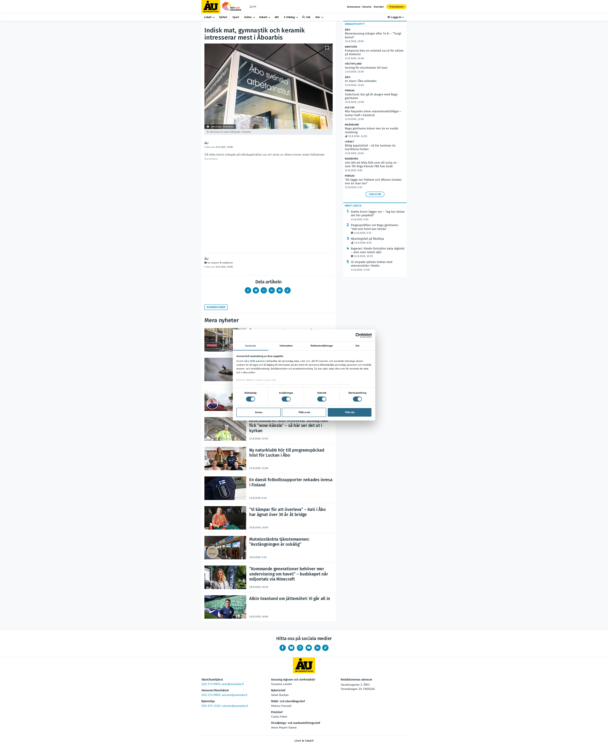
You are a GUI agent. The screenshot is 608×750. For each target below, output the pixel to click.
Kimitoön (351, 46)
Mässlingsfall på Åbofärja (367, 240)
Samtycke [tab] (250, 345)
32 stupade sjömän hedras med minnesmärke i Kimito (371, 265)
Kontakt (379, 7)
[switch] (286, 399)
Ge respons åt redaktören (220, 262)
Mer (318, 17)
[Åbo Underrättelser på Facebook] (282, 648)
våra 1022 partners (255, 361)
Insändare (352, 124)
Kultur (248, 17)
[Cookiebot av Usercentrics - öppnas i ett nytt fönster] (358, 335)
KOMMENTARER (216, 307)
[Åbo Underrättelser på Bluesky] (291, 648)
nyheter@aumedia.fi (235, 706)
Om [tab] (357, 345)
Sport (235, 17)
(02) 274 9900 (210, 684)
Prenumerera (396, 6)
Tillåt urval (304, 412)
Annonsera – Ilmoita (359, 7)
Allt (277, 17)
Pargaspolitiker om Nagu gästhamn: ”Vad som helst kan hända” (375, 228)
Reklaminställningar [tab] (322, 345)
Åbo (347, 29)
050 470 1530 (210, 706)
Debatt (263, 17)
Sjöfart (223, 17)
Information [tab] (286, 345)
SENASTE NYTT (355, 24)
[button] (396, 17)
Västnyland (353, 63)
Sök (308, 17)
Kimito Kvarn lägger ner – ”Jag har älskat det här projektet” (378, 215)
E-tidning (289, 17)
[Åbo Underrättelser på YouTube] (309, 648)
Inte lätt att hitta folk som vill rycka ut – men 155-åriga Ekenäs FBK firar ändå (372, 166)
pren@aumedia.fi (233, 684)
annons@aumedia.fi (234, 695)
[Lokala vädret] (251, 6)
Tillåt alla (350, 412)
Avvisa (258, 412)
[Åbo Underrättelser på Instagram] (300, 648)
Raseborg (351, 158)
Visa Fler (375, 194)
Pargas (350, 90)
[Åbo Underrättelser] (304, 665)
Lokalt (208, 17)
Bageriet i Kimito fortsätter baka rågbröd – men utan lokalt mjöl (377, 252)
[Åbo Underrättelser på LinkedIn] (317, 648)
